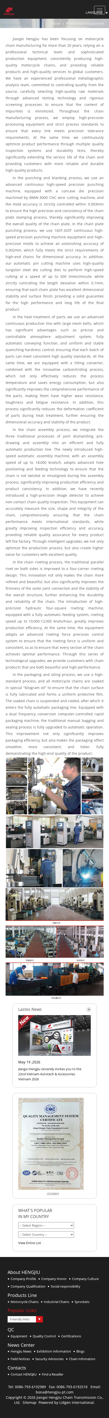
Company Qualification (28, 1286)
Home (55, 23)
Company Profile (23, 1278)
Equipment (19, 1336)
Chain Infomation (82, 1359)
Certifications (71, 1336)
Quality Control (44, 1336)
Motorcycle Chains (25, 1301)
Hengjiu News (21, 1351)
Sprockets (82, 1301)
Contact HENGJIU (24, 1374)
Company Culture (85, 1278)
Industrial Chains (56, 1301)
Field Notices (20, 1359)
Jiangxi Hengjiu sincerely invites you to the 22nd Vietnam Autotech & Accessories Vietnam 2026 (49, 1074)
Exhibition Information (54, 1351)
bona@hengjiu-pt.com (55, 1392)
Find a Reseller (52, 1374)
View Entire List (29, 1243)
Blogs (80, 1351)
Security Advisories (49, 1359)
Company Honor (54, 1278)
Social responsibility (65, 1286)
